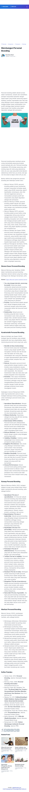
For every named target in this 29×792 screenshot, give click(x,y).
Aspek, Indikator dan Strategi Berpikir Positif (21, 748)
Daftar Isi (24, 789)
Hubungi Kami (9, 789)
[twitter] (8, 730)
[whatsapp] (11, 730)
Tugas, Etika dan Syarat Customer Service (16, 279)
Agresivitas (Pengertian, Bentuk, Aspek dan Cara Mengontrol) (6, 767)
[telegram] (14, 730)
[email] (18, 730)
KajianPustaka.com (16, 787)
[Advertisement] (14, 26)
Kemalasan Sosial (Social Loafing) (19, 765)
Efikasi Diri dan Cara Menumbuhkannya (6, 748)
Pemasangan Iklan (17, 789)
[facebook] (5, 730)
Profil (4, 789)
